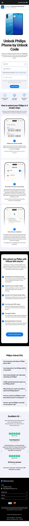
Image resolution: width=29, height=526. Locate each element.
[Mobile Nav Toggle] (2, 2)
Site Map (21, 519)
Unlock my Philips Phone (14, 334)
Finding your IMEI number (10, 151)
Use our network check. (20, 72)
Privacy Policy (19, 517)
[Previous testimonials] (1, 451)
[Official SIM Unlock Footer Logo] (7, 481)
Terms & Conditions (11, 517)
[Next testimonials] (28, 451)
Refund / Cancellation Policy (12, 519)
